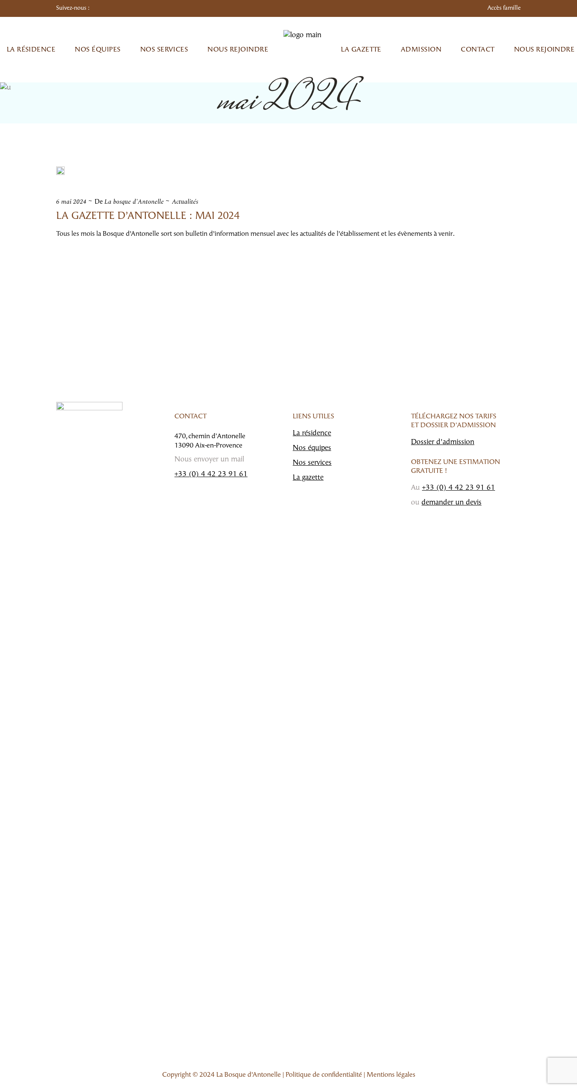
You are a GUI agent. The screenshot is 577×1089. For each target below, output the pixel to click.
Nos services (312, 463)
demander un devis (452, 502)
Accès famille (504, 8)
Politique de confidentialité (324, 1075)
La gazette (308, 477)
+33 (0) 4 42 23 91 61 (211, 474)
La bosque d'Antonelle (134, 202)
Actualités (185, 202)
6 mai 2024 (71, 202)
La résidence (312, 433)
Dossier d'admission (442, 442)
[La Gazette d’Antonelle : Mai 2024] (60, 170)
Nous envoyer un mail (209, 459)
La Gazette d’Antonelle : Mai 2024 (148, 216)
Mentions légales (391, 1075)
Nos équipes (312, 448)
